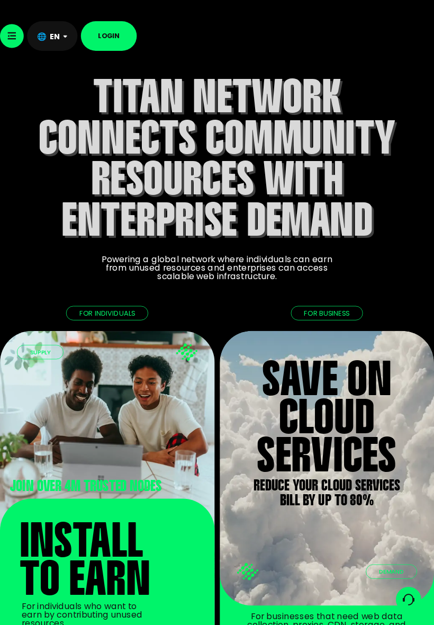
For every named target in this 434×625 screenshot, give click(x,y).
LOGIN (109, 35)
